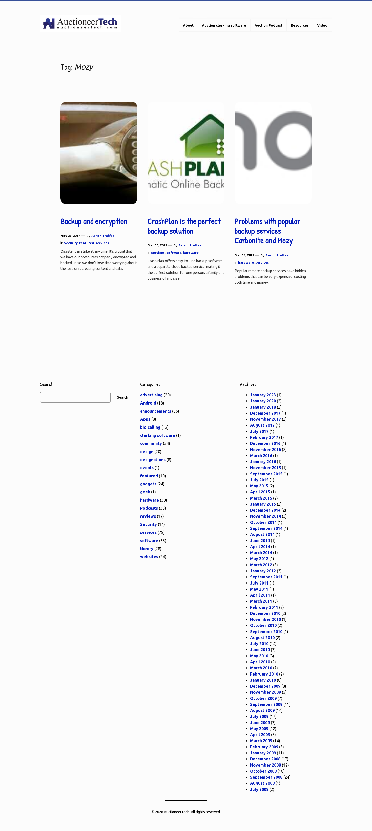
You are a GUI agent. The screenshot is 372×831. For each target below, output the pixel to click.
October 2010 (263, 625)
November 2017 (265, 419)
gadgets (148, 484)
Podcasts (149, 508)
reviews (148, 516)
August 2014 (262, 534)
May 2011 (259, 589)
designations (153, 459)
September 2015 (266, 473)
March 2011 (261, 601)
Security (71, 243)
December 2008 (265, 759)
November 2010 (265, 619)
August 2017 (262, 425)
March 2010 (261, 668)
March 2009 (261, 740)
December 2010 (265, 613)
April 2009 (260, 734)
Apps (145, 419)
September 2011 (266, 577)
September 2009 (266, 704)
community (151, 443)
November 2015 (265, 467)
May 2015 (259, 486)
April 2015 (260, 492)
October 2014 (263, 522)
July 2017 (259, 431)
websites (149, 556)
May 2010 (259, 656)
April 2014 (260, 546)
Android (148, 403)
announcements (155, 411)
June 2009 (260, 722)
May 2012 (259, 558)
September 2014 (266, 528)
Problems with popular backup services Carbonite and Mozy (267, 230)
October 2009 (263, 698)
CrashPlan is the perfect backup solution (184, 226)
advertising (151, 395)
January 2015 (263, 504)
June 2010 (260, 649)
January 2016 (263, 461)
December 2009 (265, 686)
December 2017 (265, 413)
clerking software (157, 435)
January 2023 (263, 395)
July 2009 (259, 716)
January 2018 (263, 407)
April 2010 (260, 662)
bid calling (150, 427)
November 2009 (265, 692)
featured (86, 243)
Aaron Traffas (102, 235)
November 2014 (265, 516)
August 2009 (262, 710)
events (147, 467)
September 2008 (266, 777)
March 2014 (261, 552)
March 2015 (261, 498)
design (146, 451)
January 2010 (263, 680)
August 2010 (262, 637)
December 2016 (265, 443)
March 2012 (261, 565)
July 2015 (259, 480)
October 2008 (263, 771)
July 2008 (259, 789)
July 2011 (259, 583)
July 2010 (259, 643)
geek (145, 492)
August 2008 (262, 783)
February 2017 (264, 437)
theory (146, 548)
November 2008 (265, 765)
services (102, 243)
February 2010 (264, 674)
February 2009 (264, 747)
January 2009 (263, 753)
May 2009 (259, 728)
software (173, 252)
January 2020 (263, 401)
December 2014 (265, 510)
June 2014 (260, 540)
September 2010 (266, 631)
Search (122, 397)
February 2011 (264, 607)
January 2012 (263, 571)
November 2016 (265, 449)
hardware (191, 252)
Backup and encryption (94, 221)
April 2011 (260, 595)
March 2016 (261, 455)
